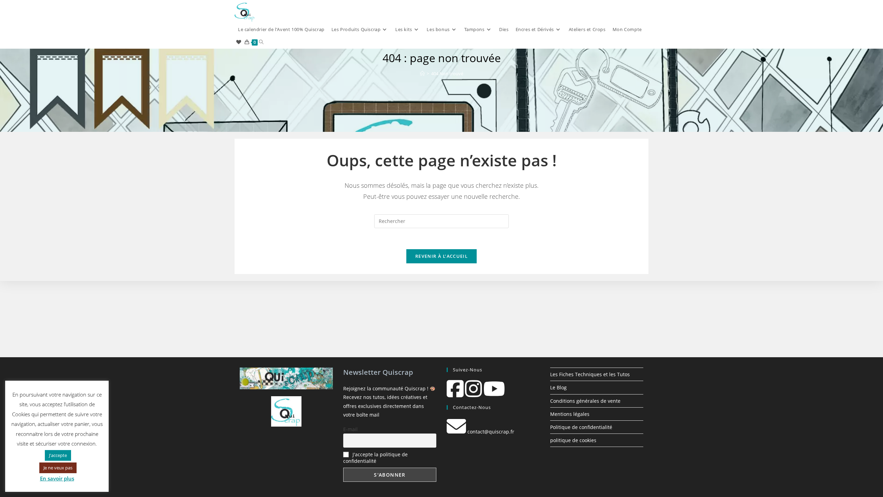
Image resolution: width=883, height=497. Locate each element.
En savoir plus (57, 478)
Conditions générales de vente (585, 401)
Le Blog (558, 387)
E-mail (350, 429)
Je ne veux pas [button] (57, 468)
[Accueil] (422, 73)
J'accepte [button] (58, 455)
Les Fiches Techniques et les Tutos (590, 374)
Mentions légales (569, 414)
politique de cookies (573, 440)
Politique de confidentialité (581, 427)
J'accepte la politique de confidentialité (375, 457)
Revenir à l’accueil (441, 256)
